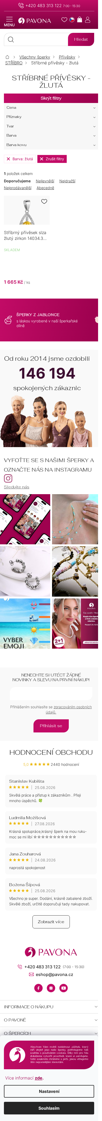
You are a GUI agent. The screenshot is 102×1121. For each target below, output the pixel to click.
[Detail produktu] (27, 210)
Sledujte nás (16, 487)
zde (38, 1078)
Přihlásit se (51, 726)
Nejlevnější (45, 181)
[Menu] (9, 22)
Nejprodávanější (17, 187)
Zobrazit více (51, 921)
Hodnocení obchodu (51, 752)
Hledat (81, 39)
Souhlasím (49, 1108)
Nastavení (49, 1091)
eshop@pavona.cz (54, 974)
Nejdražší (67, 181)
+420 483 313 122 (43, 5)
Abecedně (45, 187)
